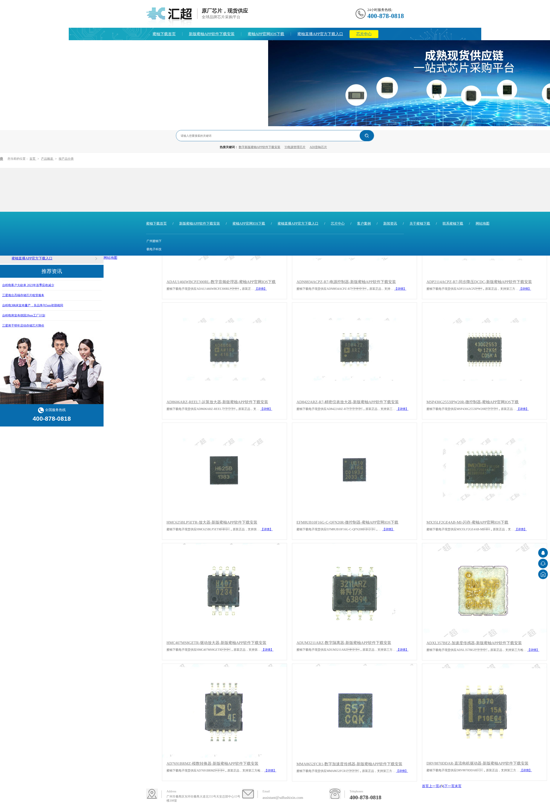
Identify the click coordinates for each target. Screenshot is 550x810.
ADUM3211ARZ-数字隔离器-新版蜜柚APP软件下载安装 (343, 643)
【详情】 (261, 288)
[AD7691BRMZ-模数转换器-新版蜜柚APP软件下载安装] (224, 711)
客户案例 (364, 223)
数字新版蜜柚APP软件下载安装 (259, 147)
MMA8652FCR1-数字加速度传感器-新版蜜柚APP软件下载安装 (349, 764)
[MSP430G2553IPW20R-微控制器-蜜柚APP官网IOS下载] (484, 349)
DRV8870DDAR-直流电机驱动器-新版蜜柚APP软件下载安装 (477, 763)
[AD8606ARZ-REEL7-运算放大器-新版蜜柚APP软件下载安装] (224, 349)
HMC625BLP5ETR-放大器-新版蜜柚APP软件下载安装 (212, 522)
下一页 (449, 786)
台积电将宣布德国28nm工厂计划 (23, 310)
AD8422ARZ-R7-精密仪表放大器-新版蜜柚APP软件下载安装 (347, 402)
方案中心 (160, 46)
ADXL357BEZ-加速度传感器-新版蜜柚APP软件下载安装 (474, 643)
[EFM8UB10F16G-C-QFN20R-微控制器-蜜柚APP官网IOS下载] (354, 469)
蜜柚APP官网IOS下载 (266, 34)
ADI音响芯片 (318, 147)
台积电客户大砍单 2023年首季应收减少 (28, 280)
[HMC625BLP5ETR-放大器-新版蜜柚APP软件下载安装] (224, 469)
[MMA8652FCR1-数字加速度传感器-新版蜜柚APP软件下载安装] (354, 711)
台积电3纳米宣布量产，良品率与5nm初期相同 (32, 300)
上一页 (434, 786)
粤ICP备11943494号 (154, 282)
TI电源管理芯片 (295, 147)
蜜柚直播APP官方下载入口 (320, 34)
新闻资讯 (189, 46)
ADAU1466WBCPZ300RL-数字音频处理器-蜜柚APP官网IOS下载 (221, 282)
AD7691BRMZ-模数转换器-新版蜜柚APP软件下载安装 (212, 763)
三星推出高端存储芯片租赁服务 (23, 290)
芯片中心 (364, 34)
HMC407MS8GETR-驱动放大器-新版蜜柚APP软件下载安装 (216, 643)
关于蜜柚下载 (221, 46)
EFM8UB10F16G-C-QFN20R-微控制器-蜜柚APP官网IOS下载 (347, 522)
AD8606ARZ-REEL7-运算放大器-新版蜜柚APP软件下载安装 (217, 402)
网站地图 (482, 223)
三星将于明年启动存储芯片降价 (23, 320)
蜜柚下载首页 (164, 34)
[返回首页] (543, 574)
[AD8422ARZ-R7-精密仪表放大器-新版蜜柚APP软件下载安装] (354, 349)
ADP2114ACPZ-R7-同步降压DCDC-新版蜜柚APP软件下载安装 (479, 282)
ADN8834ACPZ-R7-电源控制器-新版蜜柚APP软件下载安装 (346, 282)
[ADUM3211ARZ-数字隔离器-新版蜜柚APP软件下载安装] (354, 590)
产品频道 (47, 158)
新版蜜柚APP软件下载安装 (212, 34)
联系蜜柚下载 (453, 223)
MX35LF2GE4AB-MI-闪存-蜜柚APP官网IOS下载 (467, 522)
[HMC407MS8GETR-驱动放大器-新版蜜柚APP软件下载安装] (224, 590)
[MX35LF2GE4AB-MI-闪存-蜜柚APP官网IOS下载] (484, 469)
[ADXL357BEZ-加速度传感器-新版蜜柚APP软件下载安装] (484, 590)
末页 (458, 786)
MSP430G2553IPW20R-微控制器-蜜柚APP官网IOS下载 (472, 402)
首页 (32, 158)
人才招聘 (253, 46)
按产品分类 (66, 158)
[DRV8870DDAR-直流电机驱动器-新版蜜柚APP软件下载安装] (484, 710)
